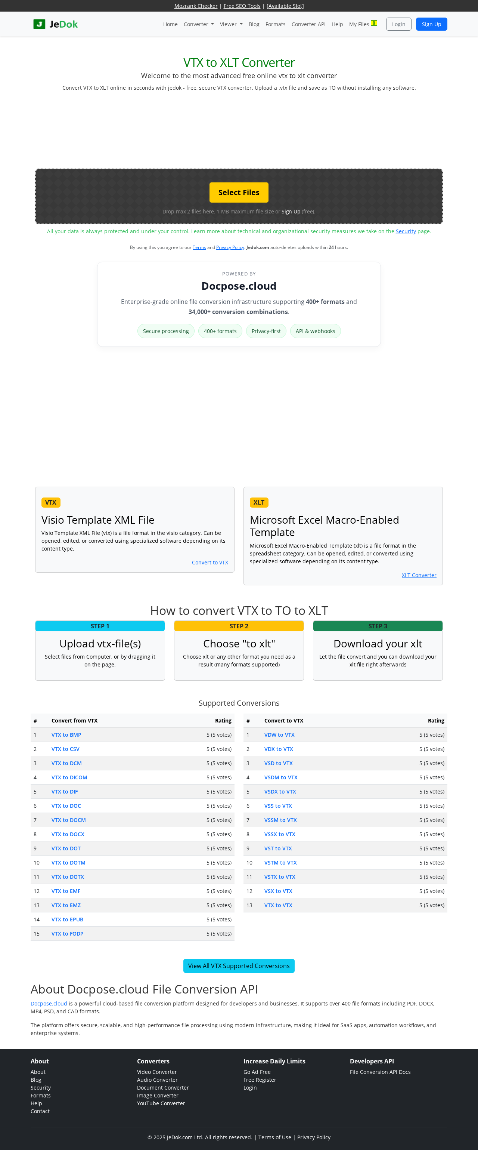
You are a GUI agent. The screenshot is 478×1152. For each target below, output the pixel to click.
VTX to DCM (67, 763)
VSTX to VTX (279, 876)
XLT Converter (419, 575)
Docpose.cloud (239, 285)
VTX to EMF (66, 890)
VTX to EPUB (67, 919)
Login (399, 24)
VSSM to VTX (280, 819)
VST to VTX (278, 848)
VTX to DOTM (69, 862)
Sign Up (431, 24)
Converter (197, 24)
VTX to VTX (278, 905)
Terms (199, 247)
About (38, 1071)
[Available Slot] (285, 5)
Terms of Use (274, 1137)
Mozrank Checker (196, 5)
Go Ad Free (257, 1071)
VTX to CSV (66, 748)
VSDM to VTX (281, 777)
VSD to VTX (278, 763)
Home (170, 24)
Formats (276, 24)
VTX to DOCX (68, 834)
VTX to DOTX (68, 876)
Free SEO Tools (242, 5)
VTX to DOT (66, 848)
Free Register (259, 1079)
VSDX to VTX (280, 791)
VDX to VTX (278, 748)
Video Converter (157, 1071)
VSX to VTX (278, 890)
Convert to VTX (210, 562)
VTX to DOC (66, 805)
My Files (362, 24)
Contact (40, 1111)
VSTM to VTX (280, 862)
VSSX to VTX (279, 834)
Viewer (229, 24)
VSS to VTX (278, 805)
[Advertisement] (239, 133)
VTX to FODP (68, 933)
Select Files (239, 192)
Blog (254, 24)
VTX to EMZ (66, 905)
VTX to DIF (65, 791)
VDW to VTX (279, 734)
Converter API (309, 24)
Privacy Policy (230, 247)
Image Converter (158, 1095)
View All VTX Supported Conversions (239, 966)
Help (337, 24)
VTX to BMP (66, 734)
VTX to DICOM (69, 777)
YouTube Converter (161, 1103)
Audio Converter (157, 1079)
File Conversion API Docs (380, 1071)
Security (406, 231)
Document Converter (163, 1087)
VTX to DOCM (69, 819)
